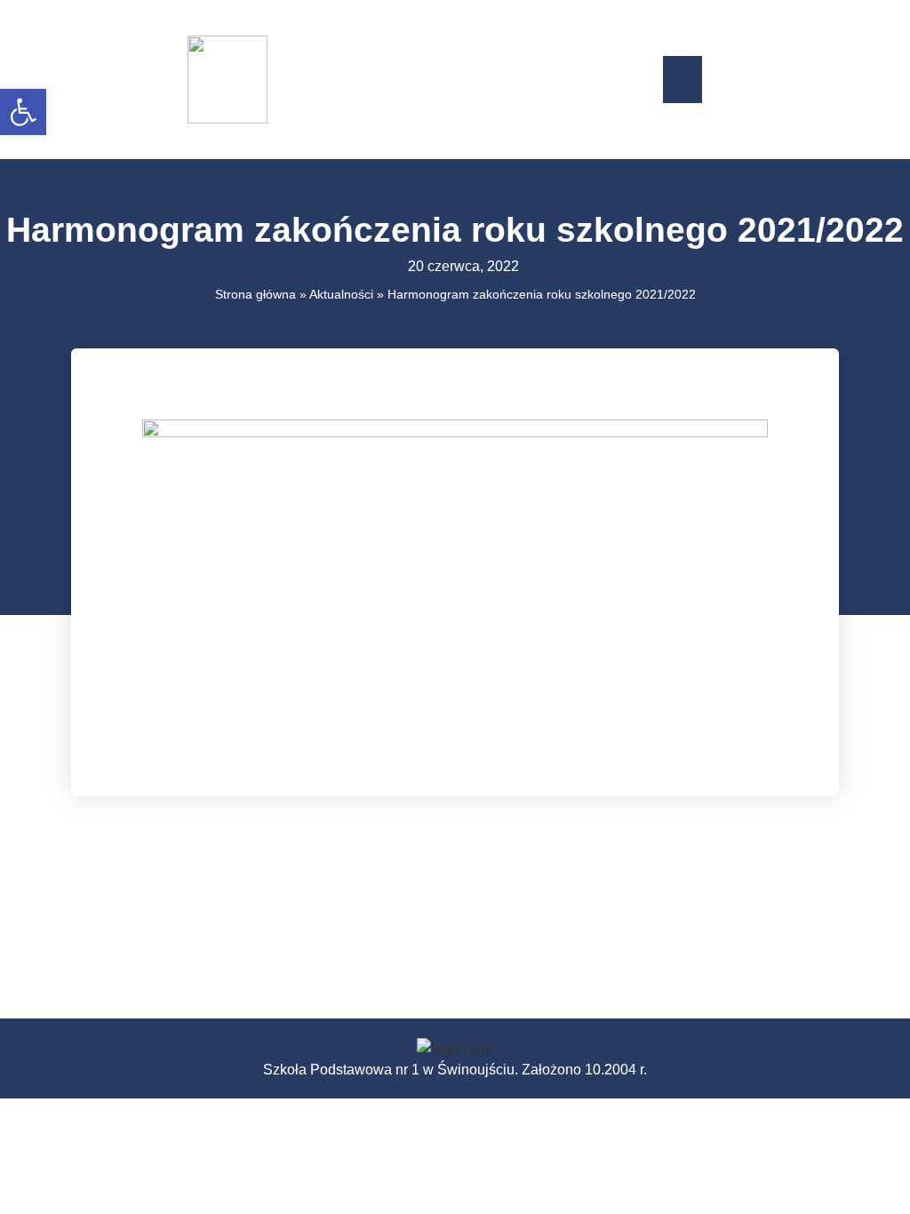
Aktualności (341, 294)
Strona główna (255, 294)
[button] (683, 79)
